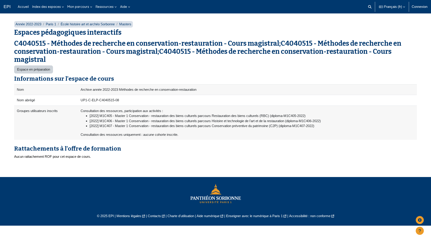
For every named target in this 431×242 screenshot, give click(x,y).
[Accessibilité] (420, 220)
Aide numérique (208, 216)
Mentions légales (129, 216)
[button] (370, 6)
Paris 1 (51, 24)
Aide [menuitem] (123, 6)
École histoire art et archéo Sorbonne (88, 24)
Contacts (154, 216)
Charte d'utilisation (180, 216)
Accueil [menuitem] (23, 6)
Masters (125, 24)
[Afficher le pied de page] (420, 231)
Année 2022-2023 (28, 24)
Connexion (419, 7)
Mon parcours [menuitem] (78, 6)
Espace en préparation (33, 69)
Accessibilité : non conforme (309, 216)
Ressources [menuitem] (105, 6)
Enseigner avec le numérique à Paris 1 (254, 216)
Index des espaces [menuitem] (46, 6)
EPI (7, 6)
